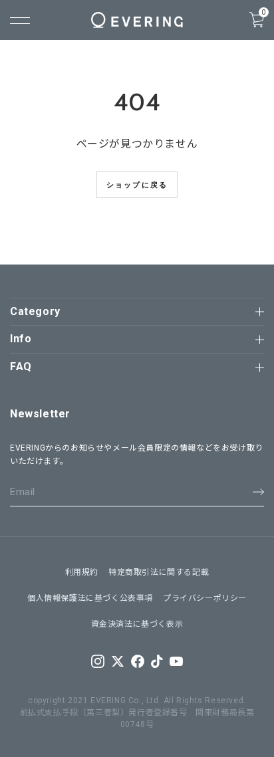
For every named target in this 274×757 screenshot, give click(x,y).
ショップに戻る (137, 184)
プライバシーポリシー (205, 598)
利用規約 (81, 572)
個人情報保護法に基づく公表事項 (90, 598)
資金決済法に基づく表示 (137, 624)
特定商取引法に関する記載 (158, 572)
